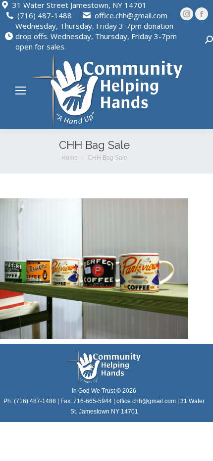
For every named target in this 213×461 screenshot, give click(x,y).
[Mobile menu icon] (21, 90)
